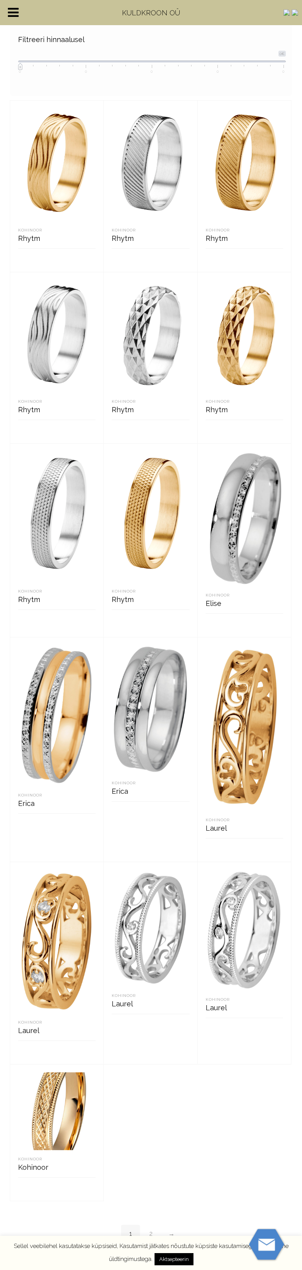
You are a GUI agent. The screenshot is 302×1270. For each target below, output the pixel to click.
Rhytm (29, 238)
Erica (26, 803)
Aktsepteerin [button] (174, 1259)
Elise (213, 603)
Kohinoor (30, 230)
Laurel (216, 828)
